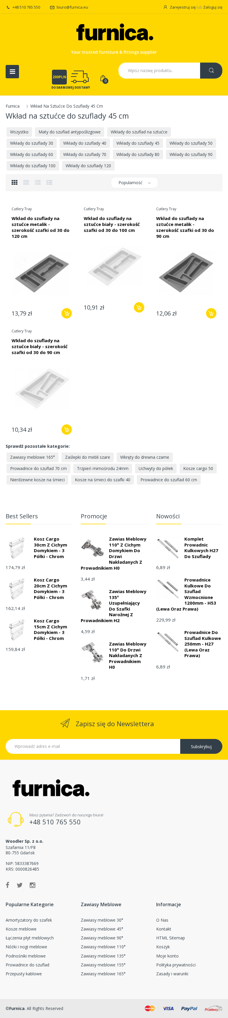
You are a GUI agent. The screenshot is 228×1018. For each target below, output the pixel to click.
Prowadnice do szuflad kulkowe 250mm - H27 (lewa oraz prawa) (202, 643)
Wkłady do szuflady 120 (88, 165)
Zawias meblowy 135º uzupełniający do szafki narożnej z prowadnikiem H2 (113, 605)
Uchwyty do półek (156, 468)
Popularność (130, 182)
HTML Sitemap (170, 938)
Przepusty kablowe (24, 973)
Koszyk (163, 947)
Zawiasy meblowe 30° (102, 920)
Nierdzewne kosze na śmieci (37, 479)
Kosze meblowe (21, 929)
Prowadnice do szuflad (27, 965)
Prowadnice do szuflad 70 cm (38, 468)
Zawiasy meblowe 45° (102, 929)
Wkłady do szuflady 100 (33, 165)
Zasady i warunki (172, 973)
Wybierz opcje (66, 313)
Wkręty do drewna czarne (144, 457)
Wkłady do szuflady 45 (137, 143)
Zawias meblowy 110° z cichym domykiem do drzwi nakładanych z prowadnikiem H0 (113, 553)
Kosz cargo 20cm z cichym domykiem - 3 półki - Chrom (50, 588)
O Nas (162, 920)
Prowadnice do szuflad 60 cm (168, 479)
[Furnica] (114, 33)
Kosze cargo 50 (198, 468)
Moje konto (167, 956)
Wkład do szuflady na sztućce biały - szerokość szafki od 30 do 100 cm (112, 224)
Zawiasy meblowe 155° (103, 965)
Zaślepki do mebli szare (87, 457)
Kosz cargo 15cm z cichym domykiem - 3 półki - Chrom (50, 629)
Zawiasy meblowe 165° (32, 457)
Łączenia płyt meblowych (30, 938)
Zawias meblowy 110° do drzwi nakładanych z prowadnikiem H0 (127, 655)
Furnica (13, 106)
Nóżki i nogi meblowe (26, 947)
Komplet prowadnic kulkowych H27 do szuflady (201, 547)
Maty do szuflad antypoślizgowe (70, 132)
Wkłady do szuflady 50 (191, 143)
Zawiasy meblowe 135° (103, 956)
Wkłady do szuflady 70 (84, 154)
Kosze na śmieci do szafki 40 (102, 479)
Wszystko (19, 132)
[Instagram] (32, 885)
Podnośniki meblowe (26, 956)
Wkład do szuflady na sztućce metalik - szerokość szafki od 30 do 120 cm (40, 227)
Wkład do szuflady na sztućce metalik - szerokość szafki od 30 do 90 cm (185, 227)
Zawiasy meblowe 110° (103, 947)
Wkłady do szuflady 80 (137, 154)
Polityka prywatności (176, 965)
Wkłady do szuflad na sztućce (139, 132)
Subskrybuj (201, 746)
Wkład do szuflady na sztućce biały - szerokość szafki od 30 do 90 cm (40, 346)
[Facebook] (8, 885)
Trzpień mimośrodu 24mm (103, 468)
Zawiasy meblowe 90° (102, 938)
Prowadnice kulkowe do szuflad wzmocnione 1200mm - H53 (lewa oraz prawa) (186, 594)
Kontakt (163, 929)
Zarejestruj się (183, 7)
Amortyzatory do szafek (29, 920)
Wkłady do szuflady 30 (31, 143)
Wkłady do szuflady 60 (31, 154)
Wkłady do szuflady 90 (191, 154)
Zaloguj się (212, 7)
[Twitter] (20, 885)
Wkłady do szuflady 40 (84, 143)
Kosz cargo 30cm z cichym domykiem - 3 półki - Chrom (50, 547)
